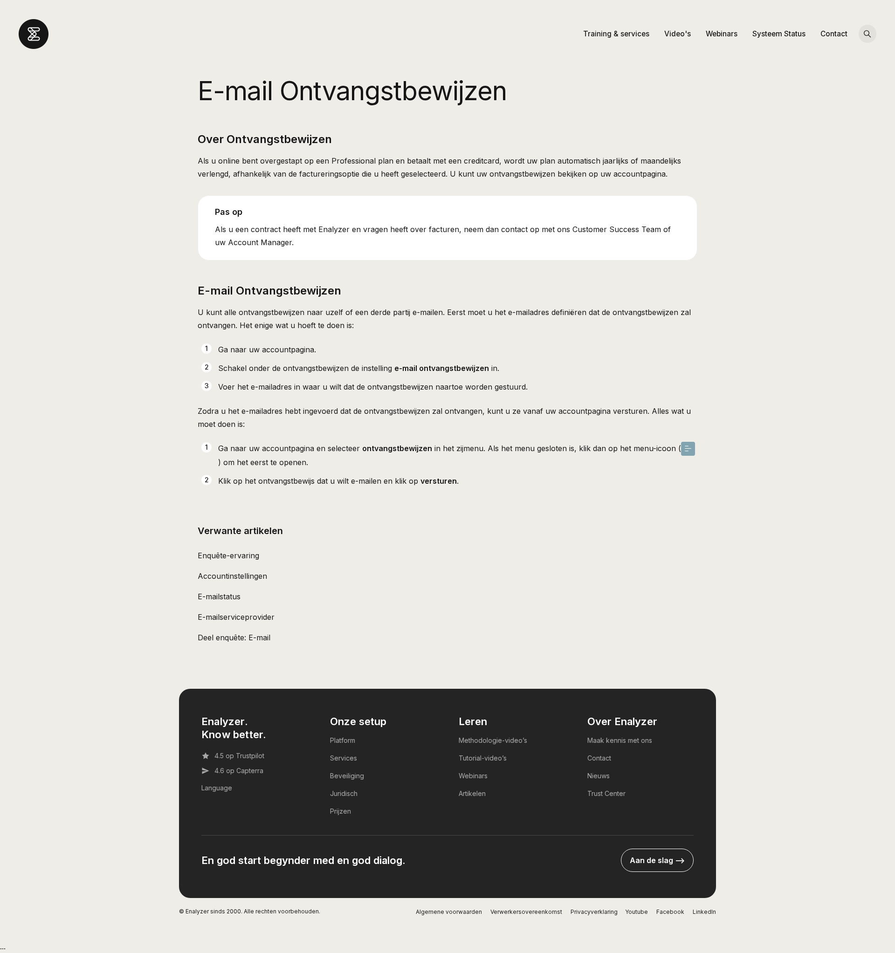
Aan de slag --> (657, 860)
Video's (677, 33)
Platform (342, 740)
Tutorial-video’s (483, 758)
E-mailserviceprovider (236, 617)
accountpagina (288, 349)
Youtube (636, 911)
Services (343, 758)
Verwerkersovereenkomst (526, 911)
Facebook (670, 911)
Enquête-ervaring (228, 555)
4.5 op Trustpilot (239, 756)
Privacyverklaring (594, 911)
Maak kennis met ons (619, 740)
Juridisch (344, 793)
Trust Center (606, 793)
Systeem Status (779, 33)
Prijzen (340, 811)
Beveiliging (347, 776)
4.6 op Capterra (238, 771)
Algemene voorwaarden (449, 911)
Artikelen (472, 793)
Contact (833, 33)
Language (216, 788)
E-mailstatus (219, 596)
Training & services (616, 33)
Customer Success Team (616, 229)
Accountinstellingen (232, 576)
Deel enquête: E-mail (234, 637)
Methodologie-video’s (493, 740)
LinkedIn (704, 911)
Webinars (721, 33)
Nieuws (598, 776)
